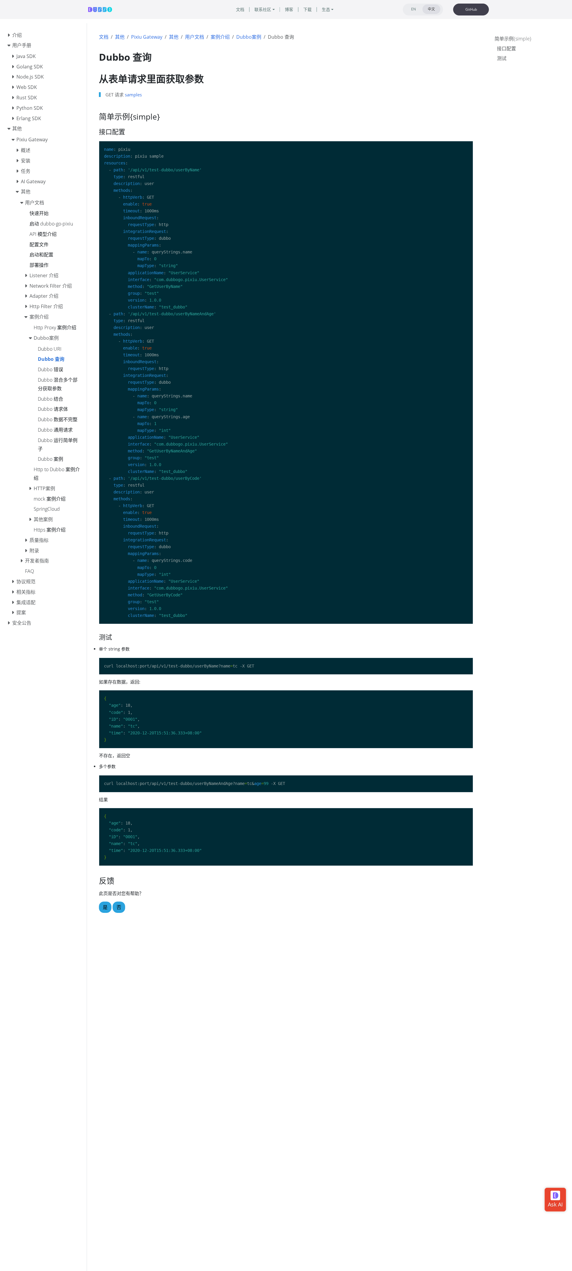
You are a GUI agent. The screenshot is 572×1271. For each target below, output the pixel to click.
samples (133, 95)
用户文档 (194, 37)
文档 (103, 37)
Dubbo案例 (248, 37)
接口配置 (506, 48)
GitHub (471, 9)
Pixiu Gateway (146, 37)
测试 (501, 58)
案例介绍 (220, 37)
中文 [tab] (431, 9)
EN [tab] (413, 9)
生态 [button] (326, 9)
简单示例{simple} (513, 38)
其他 (120, 37)
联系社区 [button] (262, 9)
